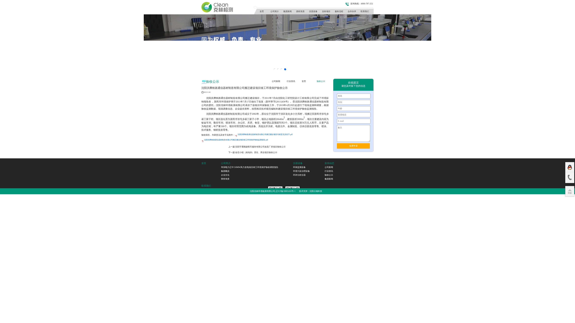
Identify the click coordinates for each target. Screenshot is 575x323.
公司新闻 (276, 81)
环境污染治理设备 (301, 171)
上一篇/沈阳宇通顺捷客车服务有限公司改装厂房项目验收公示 (257, 147)
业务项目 (326, 11)
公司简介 (274, 11)
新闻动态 (329, 163)
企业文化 (225, 175)
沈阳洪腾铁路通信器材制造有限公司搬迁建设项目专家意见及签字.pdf (265, 134)
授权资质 (300, 11)
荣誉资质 (225, 179)
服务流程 (339, 11)
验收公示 (321, 81)
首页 (262, 11)
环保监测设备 (299, 167)
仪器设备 (313, 11)
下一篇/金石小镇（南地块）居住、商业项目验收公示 (252, 152)
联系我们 (365, 11)
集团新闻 (287, 11)
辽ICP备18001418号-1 (285, 191)
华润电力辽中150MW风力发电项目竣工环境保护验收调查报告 (249, 167)
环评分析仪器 (299, 175)
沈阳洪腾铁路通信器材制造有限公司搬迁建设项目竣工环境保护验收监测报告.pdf (236, 140)
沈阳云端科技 (316, 191)
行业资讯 (291, 81)
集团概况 (225, 171)
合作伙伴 (352, 11)
